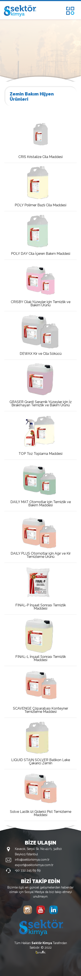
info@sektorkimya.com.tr (32, 859)
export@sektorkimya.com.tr (34, 865)
